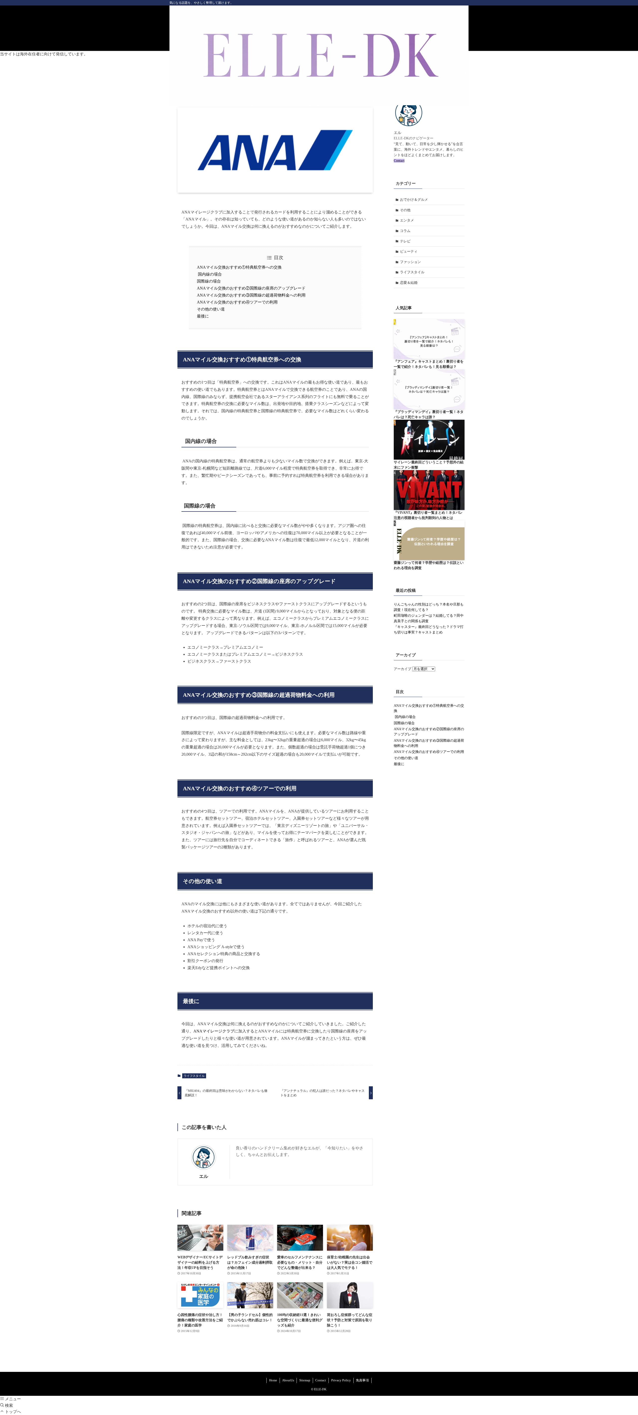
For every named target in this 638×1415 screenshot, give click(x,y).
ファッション (410, 262)
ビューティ (408, 251)
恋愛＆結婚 (408, 283)
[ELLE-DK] (319, 55)
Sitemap (304, 1380)
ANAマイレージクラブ (213, 1031)
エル (203, 1176)
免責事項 (362, 1380)
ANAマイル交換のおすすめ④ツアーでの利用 (237, 302)
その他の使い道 (211, 309)
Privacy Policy (341, 1380)
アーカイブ (402, 669)
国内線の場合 (209, 274)
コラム (405, 231)
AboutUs (288, 1380)
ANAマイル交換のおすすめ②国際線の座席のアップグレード (251, 288)
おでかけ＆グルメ (414, 200)
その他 (405, 210)
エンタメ (407, 220)
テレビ (405, 241)
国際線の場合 (209, 281)
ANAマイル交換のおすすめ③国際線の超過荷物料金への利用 (251, 295)
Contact (399, 161)
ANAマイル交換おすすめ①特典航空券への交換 (239, 267)
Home (273, 1380)
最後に (203, 316)
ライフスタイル (194, 1076)
